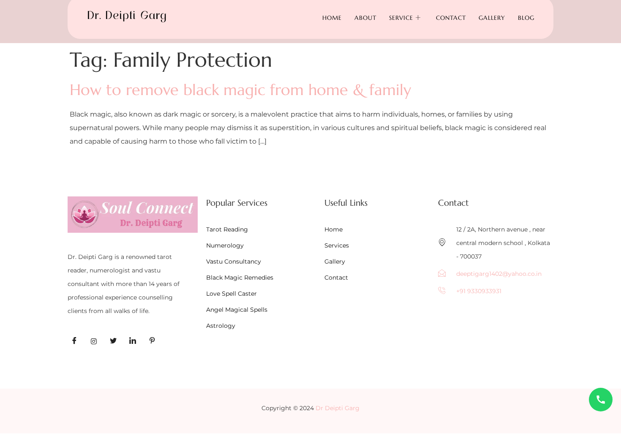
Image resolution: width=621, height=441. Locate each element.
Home (332, 18)
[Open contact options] (601, 399)
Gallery (492, 18)
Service (401, 18)
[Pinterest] (152, 341)
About (365, 18)
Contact (451, 18)
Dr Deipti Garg (338, 408)
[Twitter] (113, 341)
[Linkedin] (132, 341)
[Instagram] (94, 341)
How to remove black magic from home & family (240, 89)
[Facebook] (74, 341)
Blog (526, 18)
